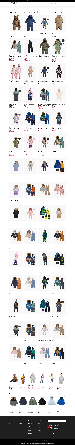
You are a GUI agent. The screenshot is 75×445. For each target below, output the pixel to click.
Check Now (56, 428)
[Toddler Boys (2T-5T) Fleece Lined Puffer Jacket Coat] (13, 401)
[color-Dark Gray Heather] (57, 389)
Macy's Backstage (30, 423)
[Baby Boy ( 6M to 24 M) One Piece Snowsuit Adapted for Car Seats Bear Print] (44, 23)
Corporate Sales (40, 420)
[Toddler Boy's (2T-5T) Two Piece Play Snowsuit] (30, 306)
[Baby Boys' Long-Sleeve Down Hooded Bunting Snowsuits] (30, 23)
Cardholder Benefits (21, 420)
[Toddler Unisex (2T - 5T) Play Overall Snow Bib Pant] (30, 46)
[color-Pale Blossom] (11, 389)
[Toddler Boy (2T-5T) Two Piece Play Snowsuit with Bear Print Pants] (30, 259)
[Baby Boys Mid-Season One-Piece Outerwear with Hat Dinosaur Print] (59, 46)
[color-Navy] (12, 412)
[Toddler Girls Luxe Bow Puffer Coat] (42, 401)
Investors (39, 423)
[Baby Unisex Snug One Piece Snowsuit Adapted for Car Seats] (16, 213)
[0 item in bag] (65, 3)
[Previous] (10, 22)
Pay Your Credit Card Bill (21, 426)
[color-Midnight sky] (19, 412)
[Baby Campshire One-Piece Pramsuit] (16, 23)
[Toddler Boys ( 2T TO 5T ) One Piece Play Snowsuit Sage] (16, 94)
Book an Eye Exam (30, 433)
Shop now (46, 7)
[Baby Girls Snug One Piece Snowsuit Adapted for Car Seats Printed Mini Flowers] (16, 190)
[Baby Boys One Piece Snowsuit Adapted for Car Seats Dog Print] (44, 142)
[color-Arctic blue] (48, 412)
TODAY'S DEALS (16, 0)
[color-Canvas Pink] (54, 36)
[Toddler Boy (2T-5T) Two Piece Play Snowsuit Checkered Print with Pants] (44, 306)
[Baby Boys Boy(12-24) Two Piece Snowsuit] (44, 190)
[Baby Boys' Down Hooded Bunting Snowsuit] (44, 46)
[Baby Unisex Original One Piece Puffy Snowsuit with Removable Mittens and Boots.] (44, 71)
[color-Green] (58, 411)
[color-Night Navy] (24, 36)
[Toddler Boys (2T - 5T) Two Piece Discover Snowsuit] (16, 46)
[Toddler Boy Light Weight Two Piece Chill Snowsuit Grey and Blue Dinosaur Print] (16, 306)
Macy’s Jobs (39, 426)
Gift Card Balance (21, 423)
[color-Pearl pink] (49, 412)
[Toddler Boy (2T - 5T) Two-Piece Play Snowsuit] (30, 190)
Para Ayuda (10, 423)
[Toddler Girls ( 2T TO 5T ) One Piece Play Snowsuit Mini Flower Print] (30, 142)
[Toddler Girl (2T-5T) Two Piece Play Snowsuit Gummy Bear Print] (59, 71)
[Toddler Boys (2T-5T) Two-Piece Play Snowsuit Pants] (16, 283)
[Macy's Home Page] (12, 3)
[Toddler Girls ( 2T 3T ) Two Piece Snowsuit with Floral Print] (44, 352)
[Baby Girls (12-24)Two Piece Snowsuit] (16, 352)
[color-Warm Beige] (30, 412)
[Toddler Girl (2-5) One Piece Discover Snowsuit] (30, 94)
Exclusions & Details (52, 428)
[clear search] (42, 3)
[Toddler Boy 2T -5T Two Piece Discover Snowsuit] (59, 283)
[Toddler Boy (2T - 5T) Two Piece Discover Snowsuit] (44, 118)
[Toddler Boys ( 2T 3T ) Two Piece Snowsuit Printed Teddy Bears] (59, 236)
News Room (39, 427)
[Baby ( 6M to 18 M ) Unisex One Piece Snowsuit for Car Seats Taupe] (30, 71)
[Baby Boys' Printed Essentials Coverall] (32, 378)
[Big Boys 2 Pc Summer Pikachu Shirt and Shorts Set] (23, 378)
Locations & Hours (30, 420)
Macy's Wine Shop (30, 426)
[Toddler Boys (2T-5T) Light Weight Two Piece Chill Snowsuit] (44, 259)
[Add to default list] (17, 373)
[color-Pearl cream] (39, 412)
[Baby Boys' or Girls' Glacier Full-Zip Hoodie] (42, 378)
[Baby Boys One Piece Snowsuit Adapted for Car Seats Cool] (16, 329)
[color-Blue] (57, 411)
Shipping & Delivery (11, 426)
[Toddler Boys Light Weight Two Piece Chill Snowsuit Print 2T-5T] (44, 236)
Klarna (10, 420)
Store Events (29, 430)
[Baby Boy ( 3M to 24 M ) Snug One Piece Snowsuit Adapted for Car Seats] (16, 166)
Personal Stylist (30, 427)
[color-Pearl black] (38, 412)
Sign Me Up (56, 420)
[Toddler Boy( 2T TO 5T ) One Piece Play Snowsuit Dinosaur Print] (59, 306)
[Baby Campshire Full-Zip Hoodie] (13, 378)
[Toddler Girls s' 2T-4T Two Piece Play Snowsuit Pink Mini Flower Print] (16, 259)
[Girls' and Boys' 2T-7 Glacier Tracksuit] (16, 71)
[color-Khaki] (52, 36)
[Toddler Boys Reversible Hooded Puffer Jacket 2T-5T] (61, 401)
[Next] (21, 22)
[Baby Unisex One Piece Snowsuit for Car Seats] (59, 94)
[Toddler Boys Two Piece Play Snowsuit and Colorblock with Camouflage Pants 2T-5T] (44, 94)
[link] (16, 34)
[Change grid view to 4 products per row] (55, 12)
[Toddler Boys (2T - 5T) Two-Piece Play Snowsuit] (59, 259)
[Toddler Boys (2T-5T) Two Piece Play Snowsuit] (30, 118)
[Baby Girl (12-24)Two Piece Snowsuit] (59, 190)
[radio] (24, 36)
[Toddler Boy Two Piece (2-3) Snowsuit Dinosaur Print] (30, 236)
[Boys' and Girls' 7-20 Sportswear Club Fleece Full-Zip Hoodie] (61, 378)
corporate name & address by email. (50, 443)
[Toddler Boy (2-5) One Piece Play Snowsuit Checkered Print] (44, 283)
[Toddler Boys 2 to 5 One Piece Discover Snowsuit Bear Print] (59, 118)
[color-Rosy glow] (20, 412)
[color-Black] (58, 389)
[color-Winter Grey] (31, 412)
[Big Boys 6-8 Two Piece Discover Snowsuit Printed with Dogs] (59, 142)
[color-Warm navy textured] (32, 412)
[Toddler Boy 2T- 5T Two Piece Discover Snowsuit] (59, 352)
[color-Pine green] (29, 412)
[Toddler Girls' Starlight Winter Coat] (23, 401)
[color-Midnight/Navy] (60, 389)
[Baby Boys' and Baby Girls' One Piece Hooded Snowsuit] (59, 23)
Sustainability (39, 430)
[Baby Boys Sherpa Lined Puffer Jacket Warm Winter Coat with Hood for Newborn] (32, 401)
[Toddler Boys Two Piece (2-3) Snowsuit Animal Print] (59, 329)
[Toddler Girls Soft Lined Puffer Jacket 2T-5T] (52, 401)
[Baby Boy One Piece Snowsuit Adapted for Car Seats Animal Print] (30, 166)
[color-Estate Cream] (25, 36)
